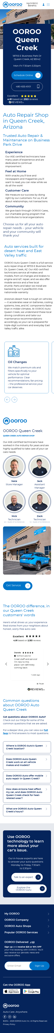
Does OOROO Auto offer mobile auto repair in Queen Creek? (24, 777)
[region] (27, 664)
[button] (35, 5)
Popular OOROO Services (21, 932)
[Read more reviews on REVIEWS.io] (36, 689)
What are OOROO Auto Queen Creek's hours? (24, 810)
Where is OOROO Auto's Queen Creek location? (24, 747)
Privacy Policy (9, 1024)
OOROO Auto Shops (17, 926)
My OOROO (12, 914)
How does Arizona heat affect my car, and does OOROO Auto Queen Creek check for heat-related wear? (24, 793)
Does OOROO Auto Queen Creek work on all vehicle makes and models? (21, 762)
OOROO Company (16, 920)
